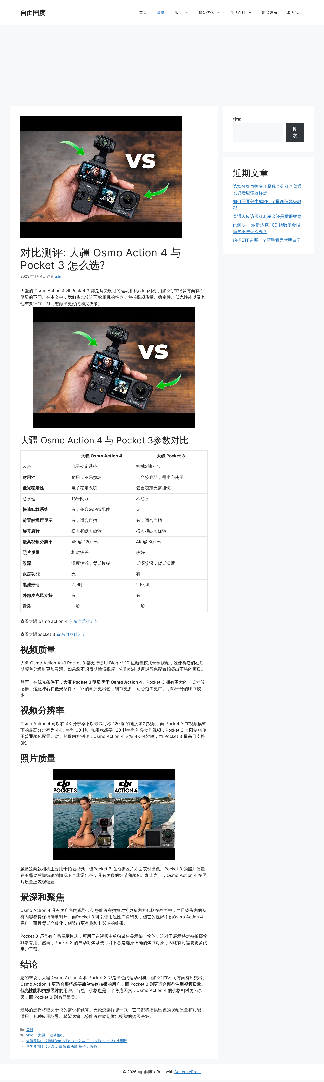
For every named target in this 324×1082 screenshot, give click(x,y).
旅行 (178, 12)
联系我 (293, 12)
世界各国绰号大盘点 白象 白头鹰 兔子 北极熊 (61, 1046)
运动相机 (57, 1035)
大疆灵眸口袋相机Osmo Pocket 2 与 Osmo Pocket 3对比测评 (76, 1041)
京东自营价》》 (84, 621)
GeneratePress (187, 1071)
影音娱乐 (269, 12)
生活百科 (238, 12)
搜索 (237, 119)
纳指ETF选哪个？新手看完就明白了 (267, 240)
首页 (143, 12)
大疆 (41, 1035)
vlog (29, 1035)
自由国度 (33, 12)
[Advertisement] (162, 63)
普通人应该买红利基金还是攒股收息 (267, 216)
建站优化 (206, 12)
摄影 (161, 12)
